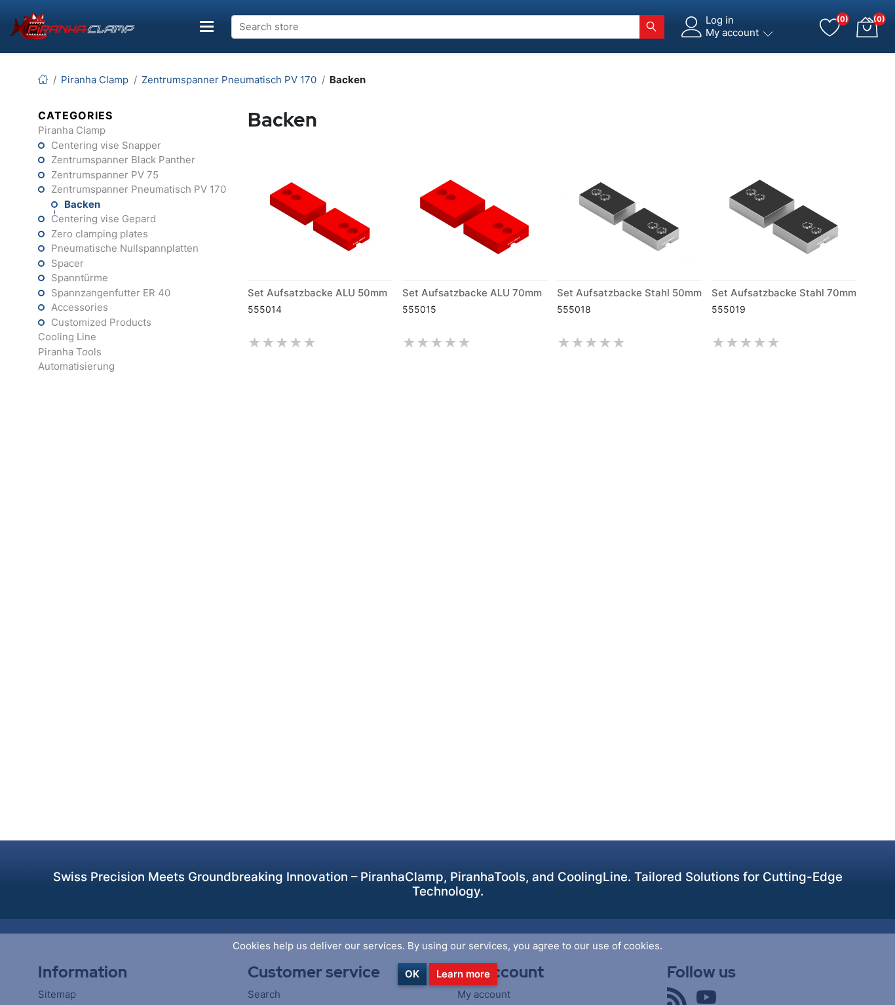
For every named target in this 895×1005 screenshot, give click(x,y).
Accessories (79, 307)
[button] (867, 27)
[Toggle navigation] (207, 26)
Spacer (67, 263)
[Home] (43, 79)
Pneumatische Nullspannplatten (125, 248)
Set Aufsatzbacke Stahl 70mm (784, 292)
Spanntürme (79, 277)
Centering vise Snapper (106, 145)
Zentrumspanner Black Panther (123, 159)
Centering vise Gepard (103, 218)
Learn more (463, 974)
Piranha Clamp (71, 130)
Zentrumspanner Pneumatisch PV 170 (138, 189)
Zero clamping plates (99, 233)
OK (412, 974)
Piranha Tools (70, 351)
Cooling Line (67, 336)
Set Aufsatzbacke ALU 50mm (317, 292)
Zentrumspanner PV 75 (105, 174)
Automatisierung (76, 366)
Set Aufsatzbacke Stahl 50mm (629, 292)
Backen (82, 204)
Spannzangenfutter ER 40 (110, 292)
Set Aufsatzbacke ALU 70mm (472, 292)
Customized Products (101, 322)
